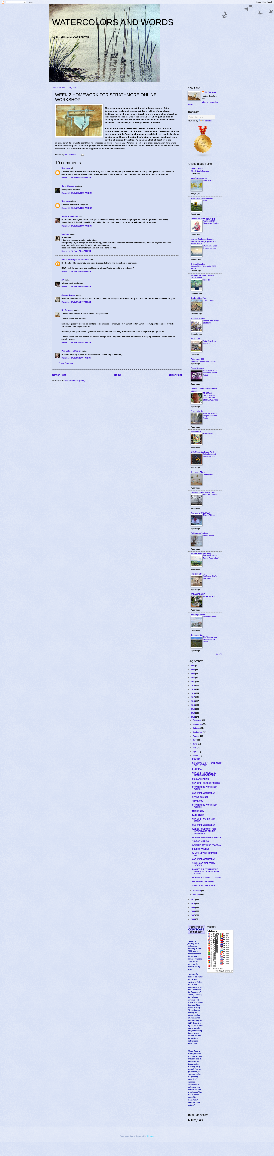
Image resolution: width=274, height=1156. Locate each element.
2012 (193, 717)
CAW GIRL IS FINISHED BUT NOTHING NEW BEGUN (204, 774)
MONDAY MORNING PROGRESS (206, 837)
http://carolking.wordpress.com (75, 259)
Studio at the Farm (70, 216)
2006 (193, 919)
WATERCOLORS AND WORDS (113, 22)
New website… (209, 434)
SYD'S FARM (208, 300)
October (196, 728)
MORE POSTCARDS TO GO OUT (206, 878)
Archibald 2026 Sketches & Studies (211, 222)
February (197, 890)
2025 (193, 670)
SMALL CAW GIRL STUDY (203, 885)
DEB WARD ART (198, 594)
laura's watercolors (199, 178)
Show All (219, 654)
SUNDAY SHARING (200, 779)
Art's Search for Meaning (209, 342)
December (197, 720)
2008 (193, 911)
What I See (195, 339)
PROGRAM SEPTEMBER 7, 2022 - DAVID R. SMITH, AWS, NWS (210, 396)
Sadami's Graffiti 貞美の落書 (203, 219)
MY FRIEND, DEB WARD (202, 881)
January (196, 894)
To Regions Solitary (199, 533)
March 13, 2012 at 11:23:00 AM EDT (77, 193)
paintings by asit (198, 615)
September (198, 732)
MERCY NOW (198, 811)
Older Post (175, 374)
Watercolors (196, 432)
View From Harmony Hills (202, 198)
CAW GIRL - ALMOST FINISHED (206, 783)
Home (117, 374)
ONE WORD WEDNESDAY (203, 793)
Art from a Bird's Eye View (210, 577)
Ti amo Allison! (209, 515)
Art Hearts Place (198, 472)
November (197, 724)
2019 (193, 689)
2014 (193, 709)
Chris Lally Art (197, 411)
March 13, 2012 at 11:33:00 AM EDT (77, 208)
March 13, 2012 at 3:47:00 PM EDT (76, 272)
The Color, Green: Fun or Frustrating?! (211, 557)
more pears (207, 180)
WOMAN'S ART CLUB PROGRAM (206, 845)
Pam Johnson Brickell (71, 351)
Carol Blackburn (69, 186)
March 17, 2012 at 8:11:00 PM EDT (76, 358)
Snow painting (208, 535)
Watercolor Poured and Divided (203, 361)
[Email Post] (82, 154)
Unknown (66, 168)
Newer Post (59, 374)
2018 (193, 693)
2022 (193, 677)
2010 (193, 903)
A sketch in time (198, 318)
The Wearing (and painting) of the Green (210, 639)
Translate (208, 121)
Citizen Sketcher (198, 264)
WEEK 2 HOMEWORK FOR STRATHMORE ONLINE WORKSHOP (204, 831)
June (195, 744)
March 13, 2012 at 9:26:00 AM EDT (76, 178)
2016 (193, 701)
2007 (193, 915)
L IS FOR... (197, 769)
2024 (193, 674)
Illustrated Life (197, 635)
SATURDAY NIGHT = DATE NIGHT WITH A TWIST (207, 764)
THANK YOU (197, 801)
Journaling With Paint (200, 513)
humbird (65, 234)
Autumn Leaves (68, 295)
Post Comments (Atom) (75, 380)
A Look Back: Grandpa (200, 171)
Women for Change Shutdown (211, 322)
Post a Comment (66, 363)
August (196, 736)
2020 (193, 685)
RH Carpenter (67, 310)
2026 (193, 666)
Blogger (150, 1136)
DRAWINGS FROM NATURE (203, 493)
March (196, 756)
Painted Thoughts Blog (201, 554)
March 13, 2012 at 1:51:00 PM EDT (76, 251)
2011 (193, 899)
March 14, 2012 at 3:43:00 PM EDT (76, 343)
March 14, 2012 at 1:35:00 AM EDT (76, 287)
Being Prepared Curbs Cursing (209, 455)
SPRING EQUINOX (200, 797)
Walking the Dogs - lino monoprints (210, 247)
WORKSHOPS (208, 596)
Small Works (208, 474)
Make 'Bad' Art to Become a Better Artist (210, 372)
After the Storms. (210, 495)
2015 (193, 705)
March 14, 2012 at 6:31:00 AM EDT (76, 302)
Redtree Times (197, 169)
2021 (193, 681)
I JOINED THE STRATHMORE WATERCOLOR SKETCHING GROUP (205, 871)
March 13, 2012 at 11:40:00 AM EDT (77, 226)
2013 (193, 713)
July (195, 740)
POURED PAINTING (200, 849)
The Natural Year (198, 574)
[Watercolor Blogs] (203, 156)
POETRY (196, 759)
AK (63, 280)
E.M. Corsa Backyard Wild (202, 452)
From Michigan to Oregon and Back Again (210, 415)
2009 (193, 907)
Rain (205, 201)
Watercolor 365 (197, 359)
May (195, 748)
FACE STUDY (198, 815)
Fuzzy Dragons (197, 368)
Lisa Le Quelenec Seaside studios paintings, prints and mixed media (203, 241)
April (195, 752)
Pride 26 (206, 280)
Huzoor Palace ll (209, 617)
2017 (193, 697)
